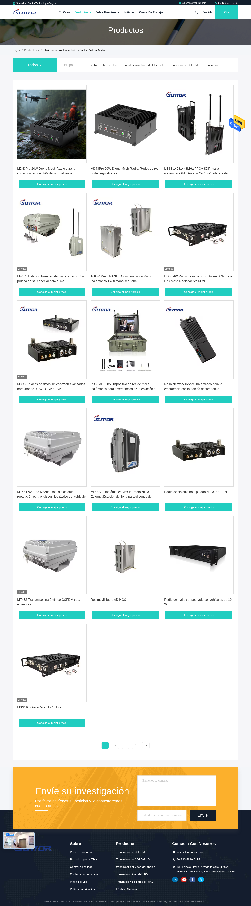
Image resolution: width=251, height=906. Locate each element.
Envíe (203, 815)
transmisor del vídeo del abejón (135, 866)
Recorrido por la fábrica (84, 859)
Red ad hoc (110, 65)
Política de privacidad (83, 889)
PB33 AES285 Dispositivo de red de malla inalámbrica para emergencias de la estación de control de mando (124, 388)
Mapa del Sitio (79, 881)
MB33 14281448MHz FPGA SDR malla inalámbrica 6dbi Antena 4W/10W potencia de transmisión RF (196, 173)
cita (226, 12)
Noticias (129, 12)
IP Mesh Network (126, 889)
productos (30, 50)
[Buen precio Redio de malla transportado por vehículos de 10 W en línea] (198, 555)
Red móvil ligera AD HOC (108, 599)
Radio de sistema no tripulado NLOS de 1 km (195, 492)
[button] (80, 65)
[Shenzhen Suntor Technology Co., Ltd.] (25, 12)
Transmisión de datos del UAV (134, 881)
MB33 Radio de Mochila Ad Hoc (39, 707)
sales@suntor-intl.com (194, 3)
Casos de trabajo (151, 12)
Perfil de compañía (81, 851)
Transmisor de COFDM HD (133, 859)
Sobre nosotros (106, 12)
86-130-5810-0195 (228, 3)
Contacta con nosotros (84, 874)
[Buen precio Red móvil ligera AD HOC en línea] (125, 555)
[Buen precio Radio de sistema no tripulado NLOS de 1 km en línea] (198, 447)
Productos (82, 12)
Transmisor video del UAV (132, 874)
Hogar (16, 50)
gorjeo (201, 879)
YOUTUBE (184, 879)
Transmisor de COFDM (183, 65)
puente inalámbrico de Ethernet (143, 65)
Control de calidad (81, 866)
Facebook (192, 879)
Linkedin (175, 879)
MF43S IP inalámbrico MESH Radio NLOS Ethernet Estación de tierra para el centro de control (121, 496)
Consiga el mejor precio (52, 184)
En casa (64, 12)
